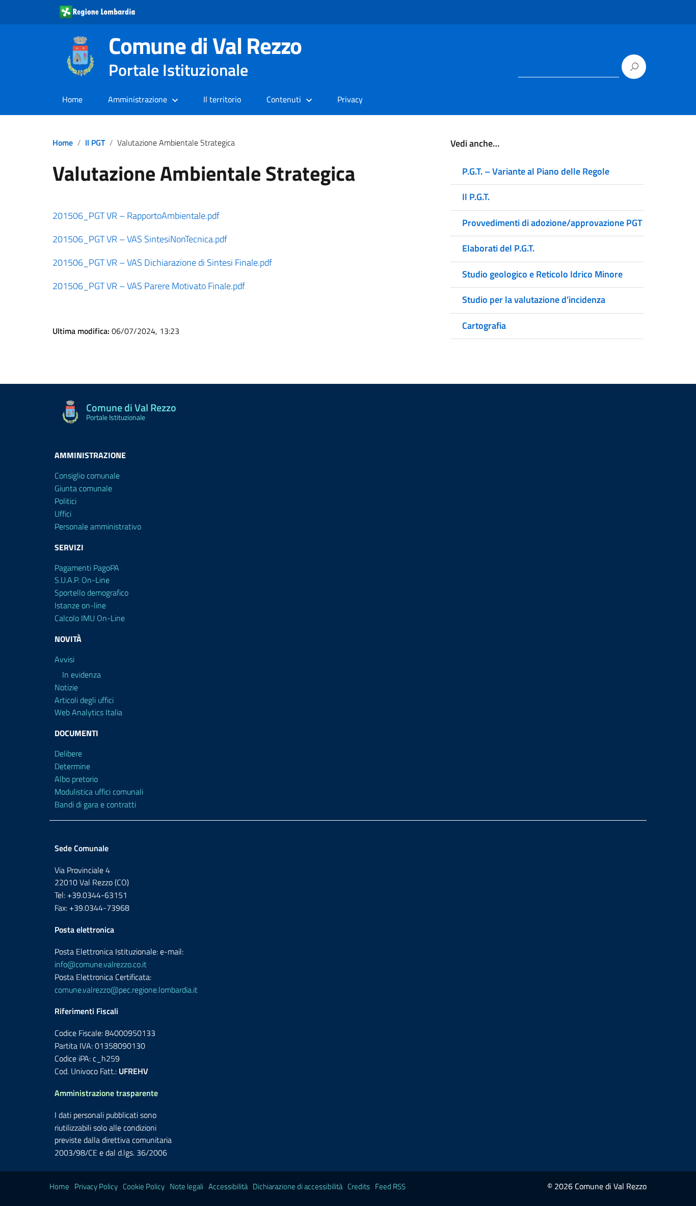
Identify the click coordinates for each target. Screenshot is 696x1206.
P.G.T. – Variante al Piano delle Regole (535, 171)
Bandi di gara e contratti (95, 804)
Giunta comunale (83, 488)
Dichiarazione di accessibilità (297, 1186)
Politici (65, 501)
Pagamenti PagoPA (87, 568)
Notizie (66, 687)
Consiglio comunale (87, 475)
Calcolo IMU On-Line (90, 618)
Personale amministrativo (98, 526)
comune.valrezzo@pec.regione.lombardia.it (126, 990)
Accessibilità (228, 1186)
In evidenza (81, 674)
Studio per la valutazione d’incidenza (533, 299)
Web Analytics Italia (88, 712)
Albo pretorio (76, 779)
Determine (72, 766)
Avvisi (64, 659)
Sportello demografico (91, 592)
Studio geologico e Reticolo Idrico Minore (542, 274)
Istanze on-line (80, 605)
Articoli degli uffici (84, 700)
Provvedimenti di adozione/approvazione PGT (552, 223)
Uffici (63, 514)
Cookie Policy (144, 1186)
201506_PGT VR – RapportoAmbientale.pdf (136, 215)
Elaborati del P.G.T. (498, 248)
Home (72, 99)
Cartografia (484, 325)
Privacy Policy (96, 1186)
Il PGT (95, 142)
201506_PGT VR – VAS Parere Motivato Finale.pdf (148, 286)
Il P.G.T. (476, 197)
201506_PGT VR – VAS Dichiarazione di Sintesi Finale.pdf (162, 262)
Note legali (186, 1186)
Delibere (68, 753)
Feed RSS (390, 1186)
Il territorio (222, 99)
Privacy (350, 99)
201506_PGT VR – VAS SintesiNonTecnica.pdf (139, 239)
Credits (358, 1186)
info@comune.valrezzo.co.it (101, 964)
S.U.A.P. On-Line (82, 580)
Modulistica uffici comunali (99, 792)
